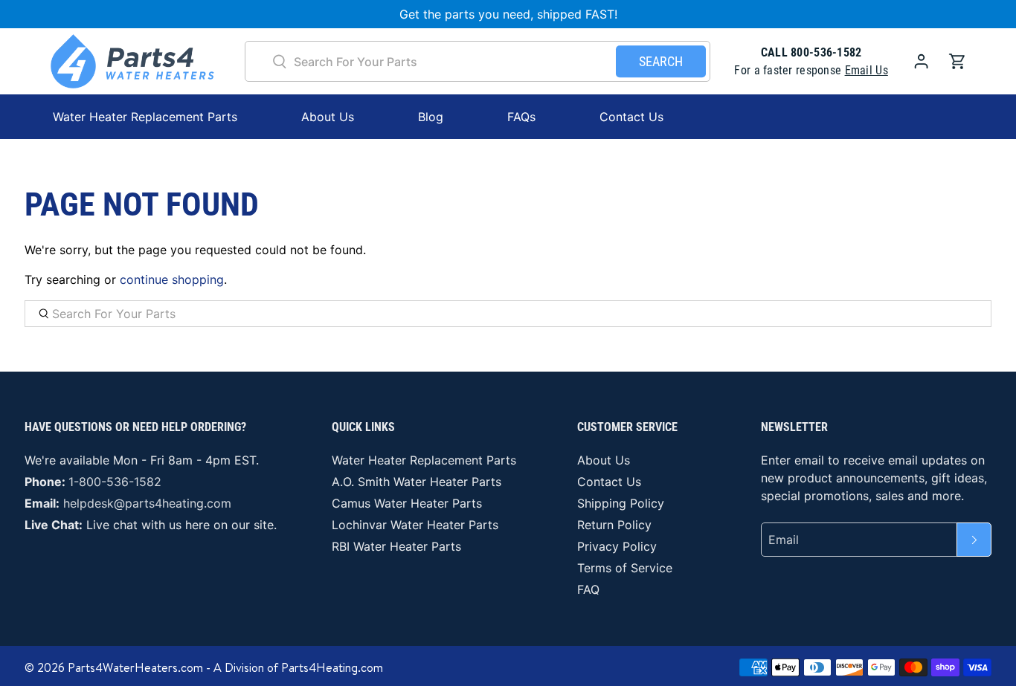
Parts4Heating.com (332, 667)
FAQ (588, 589)
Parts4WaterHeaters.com (135, 667)
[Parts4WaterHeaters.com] (132, 61)
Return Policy (614, 524)
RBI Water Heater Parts (396, 546)
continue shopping (172, 279)
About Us (327, 116)
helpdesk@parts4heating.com (147, 503)
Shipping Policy (620, 503)
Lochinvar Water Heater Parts (415, 524)
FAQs (521, 116)
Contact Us (631, 116)
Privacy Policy (617, 546)
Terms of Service (624, 567)
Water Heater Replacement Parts (424, 460)
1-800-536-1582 (114, 481)
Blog (430, 116)
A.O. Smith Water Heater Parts (416, 481)
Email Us (866, 70)
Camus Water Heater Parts (407, 503)
